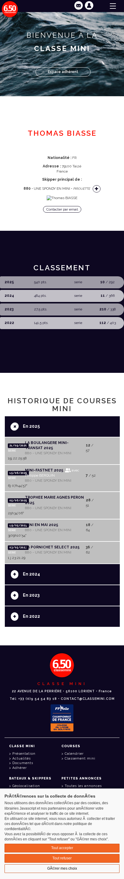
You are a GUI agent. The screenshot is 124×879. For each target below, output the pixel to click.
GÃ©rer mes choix (62, 868)
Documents (22, 763)
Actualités (21, 758)
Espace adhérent (63, 72)
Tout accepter (62, 848)
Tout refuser (62, 858)
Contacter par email (62, 209)
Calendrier (74, 754)
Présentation (24, 754)
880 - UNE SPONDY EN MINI (48, 453)
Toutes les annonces (83, 786)
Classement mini (80, 758)
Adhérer (19, 768)
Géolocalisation (26, 786)
